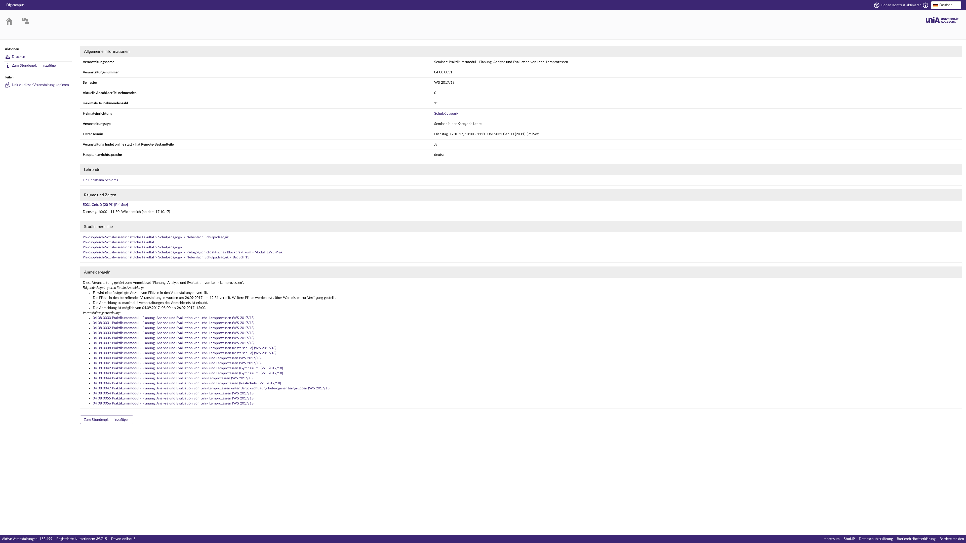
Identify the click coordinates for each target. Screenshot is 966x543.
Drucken (18, 57)
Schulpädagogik (446, 113)
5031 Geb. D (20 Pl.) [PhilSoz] (105, 205)
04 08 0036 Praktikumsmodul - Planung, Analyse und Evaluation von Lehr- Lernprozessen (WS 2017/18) (174, 338)
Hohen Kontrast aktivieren (901, 5)
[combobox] (946, 5)
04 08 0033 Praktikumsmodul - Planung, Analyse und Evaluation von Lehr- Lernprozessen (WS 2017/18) (174, 333)
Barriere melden (952, 539)
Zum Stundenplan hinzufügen (35, 65)
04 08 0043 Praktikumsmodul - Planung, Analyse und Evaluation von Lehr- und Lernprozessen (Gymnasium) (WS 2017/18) (188, 373)
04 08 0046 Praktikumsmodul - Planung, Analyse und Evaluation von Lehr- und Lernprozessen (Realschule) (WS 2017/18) (187, 383)
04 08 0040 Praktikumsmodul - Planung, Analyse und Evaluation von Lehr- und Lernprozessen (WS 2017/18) (177, 358)
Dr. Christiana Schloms (100, 180)
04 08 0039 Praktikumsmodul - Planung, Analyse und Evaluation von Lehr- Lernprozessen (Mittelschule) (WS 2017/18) (184, 353)
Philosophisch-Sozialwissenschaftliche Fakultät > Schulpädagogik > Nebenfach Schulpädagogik (156, 237)
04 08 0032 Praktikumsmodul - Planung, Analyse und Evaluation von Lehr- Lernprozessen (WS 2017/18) (174, 328)
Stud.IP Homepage (942, 20)
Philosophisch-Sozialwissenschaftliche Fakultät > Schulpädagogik (132, 247)
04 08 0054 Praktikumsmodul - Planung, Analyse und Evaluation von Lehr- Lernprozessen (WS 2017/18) (174, 393)
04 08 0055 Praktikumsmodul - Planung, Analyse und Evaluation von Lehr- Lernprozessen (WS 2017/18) (174, 398)
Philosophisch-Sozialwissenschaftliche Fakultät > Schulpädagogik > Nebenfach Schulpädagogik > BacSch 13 (166, 257)
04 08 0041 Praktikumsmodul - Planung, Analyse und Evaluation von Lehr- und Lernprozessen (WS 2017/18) (177, 363)
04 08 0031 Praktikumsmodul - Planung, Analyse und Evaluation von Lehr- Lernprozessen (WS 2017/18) (174, 323)
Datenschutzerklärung (876, 539)
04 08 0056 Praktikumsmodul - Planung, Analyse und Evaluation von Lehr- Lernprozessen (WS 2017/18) (174, 403)
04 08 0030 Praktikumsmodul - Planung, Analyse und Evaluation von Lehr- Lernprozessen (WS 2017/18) (174, 318)
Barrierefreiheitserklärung (916, 539)
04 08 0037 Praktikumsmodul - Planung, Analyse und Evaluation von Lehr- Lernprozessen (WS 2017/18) (174, 343)
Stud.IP (849, 539)
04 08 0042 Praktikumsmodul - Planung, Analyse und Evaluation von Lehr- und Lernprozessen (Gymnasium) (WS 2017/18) (188, 368)
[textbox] (946, 5)
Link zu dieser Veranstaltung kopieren (40, 85)
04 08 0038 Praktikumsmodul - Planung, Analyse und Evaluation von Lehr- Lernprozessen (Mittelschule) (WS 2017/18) (184, 348)
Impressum (831, 539)
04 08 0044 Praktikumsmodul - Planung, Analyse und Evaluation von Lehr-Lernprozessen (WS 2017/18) (173, 378)
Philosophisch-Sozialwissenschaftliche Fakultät (118, 242)
